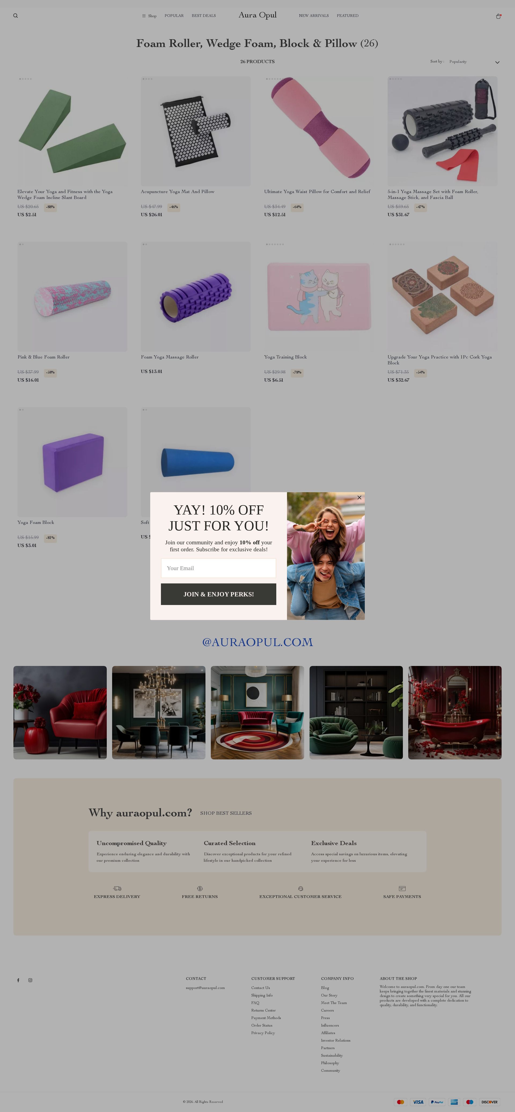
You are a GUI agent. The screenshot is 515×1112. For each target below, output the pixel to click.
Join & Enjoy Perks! (218, 594)
